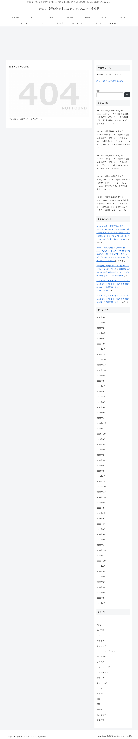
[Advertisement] (69, 43)
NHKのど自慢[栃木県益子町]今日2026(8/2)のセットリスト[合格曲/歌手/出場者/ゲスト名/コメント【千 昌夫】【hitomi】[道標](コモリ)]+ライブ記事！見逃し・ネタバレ (113, 182)
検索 (98, 91)
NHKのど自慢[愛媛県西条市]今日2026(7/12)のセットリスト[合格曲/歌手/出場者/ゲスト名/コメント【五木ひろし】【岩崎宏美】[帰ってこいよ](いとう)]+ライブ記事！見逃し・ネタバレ (113, 203)
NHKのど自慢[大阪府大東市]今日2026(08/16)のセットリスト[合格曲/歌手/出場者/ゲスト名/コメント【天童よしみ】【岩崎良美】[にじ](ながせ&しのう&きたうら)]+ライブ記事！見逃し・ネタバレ (113, 139)
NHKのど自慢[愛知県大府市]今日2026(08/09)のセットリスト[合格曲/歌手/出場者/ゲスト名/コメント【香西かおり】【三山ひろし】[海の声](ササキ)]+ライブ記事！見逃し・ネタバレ (113, 162)
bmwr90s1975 (102, 291)
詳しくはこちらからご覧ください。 (111, 81)
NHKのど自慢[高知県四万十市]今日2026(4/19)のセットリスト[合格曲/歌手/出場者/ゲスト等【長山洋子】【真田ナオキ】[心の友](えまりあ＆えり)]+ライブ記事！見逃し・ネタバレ (113, 254)
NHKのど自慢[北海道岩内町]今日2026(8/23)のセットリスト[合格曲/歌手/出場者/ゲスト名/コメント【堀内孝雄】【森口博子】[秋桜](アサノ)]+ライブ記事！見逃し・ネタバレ (113, 117)
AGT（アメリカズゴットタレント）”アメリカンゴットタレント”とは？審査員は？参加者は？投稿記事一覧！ (113, 284)
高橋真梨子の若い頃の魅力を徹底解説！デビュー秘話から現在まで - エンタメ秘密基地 (113, 272)
